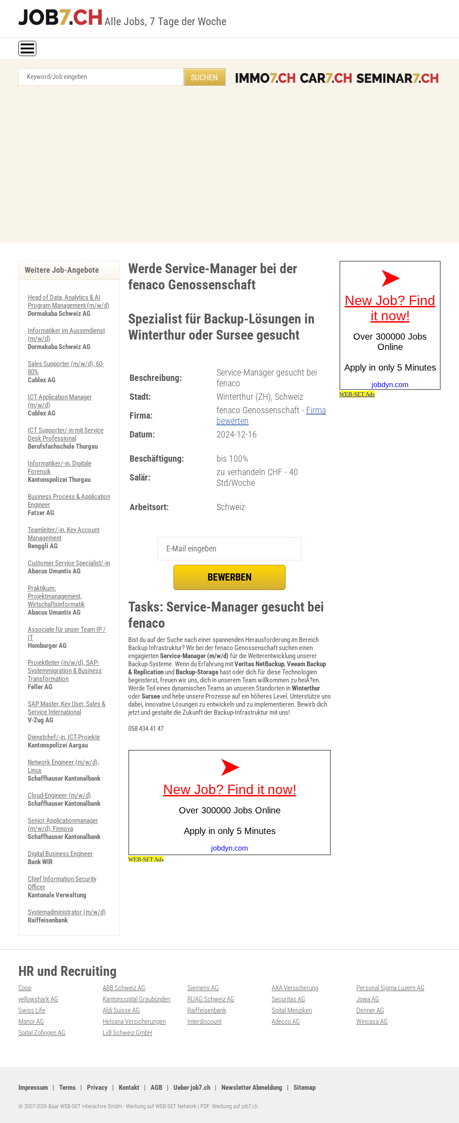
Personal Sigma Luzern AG (390, 988)
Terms (67, 1088)
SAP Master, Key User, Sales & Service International (66, 708)
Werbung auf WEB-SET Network (161, 1106)
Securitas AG (288, 999)
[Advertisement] (229, 166)
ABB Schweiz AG (124, 988)
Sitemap (305, 1088)
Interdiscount (204, 1022)
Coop (24, 988)
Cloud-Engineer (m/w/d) (59, 795)
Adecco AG (286, 1022)
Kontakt (129, 1088)
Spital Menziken (292, 1010)
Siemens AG (203, 988)
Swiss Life (31, 1010)
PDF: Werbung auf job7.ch (229, 1106)
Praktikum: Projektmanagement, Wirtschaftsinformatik (56, 596)
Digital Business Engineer (60, 854)
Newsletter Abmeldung (251, 1088)
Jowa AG (367, 999)
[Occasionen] (326, 78)
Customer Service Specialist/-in (69, 563)
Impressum (33, 1088)
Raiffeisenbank (206, 1010)
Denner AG (370, 1010)
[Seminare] (397, 78)
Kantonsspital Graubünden (136, 999)
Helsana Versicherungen (134, 1022)
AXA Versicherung (295, 988)
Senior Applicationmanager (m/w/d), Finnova (63, 825)
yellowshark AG (38, 999)
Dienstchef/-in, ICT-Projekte (64, 737)
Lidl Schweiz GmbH (127, 1033)
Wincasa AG (372, 1022)
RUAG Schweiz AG (210, 999)
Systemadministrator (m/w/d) (67, 912)
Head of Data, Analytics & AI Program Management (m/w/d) (68, 301)
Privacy (97, 1088)
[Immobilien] (265, 78)
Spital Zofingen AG (41, 1033)
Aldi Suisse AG (121, 1010)
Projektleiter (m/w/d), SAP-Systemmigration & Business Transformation (65, 671)
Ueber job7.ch (191, 1088)
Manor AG (31, 1022)
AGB (156, 1088)
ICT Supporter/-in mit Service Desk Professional (66, 434)
